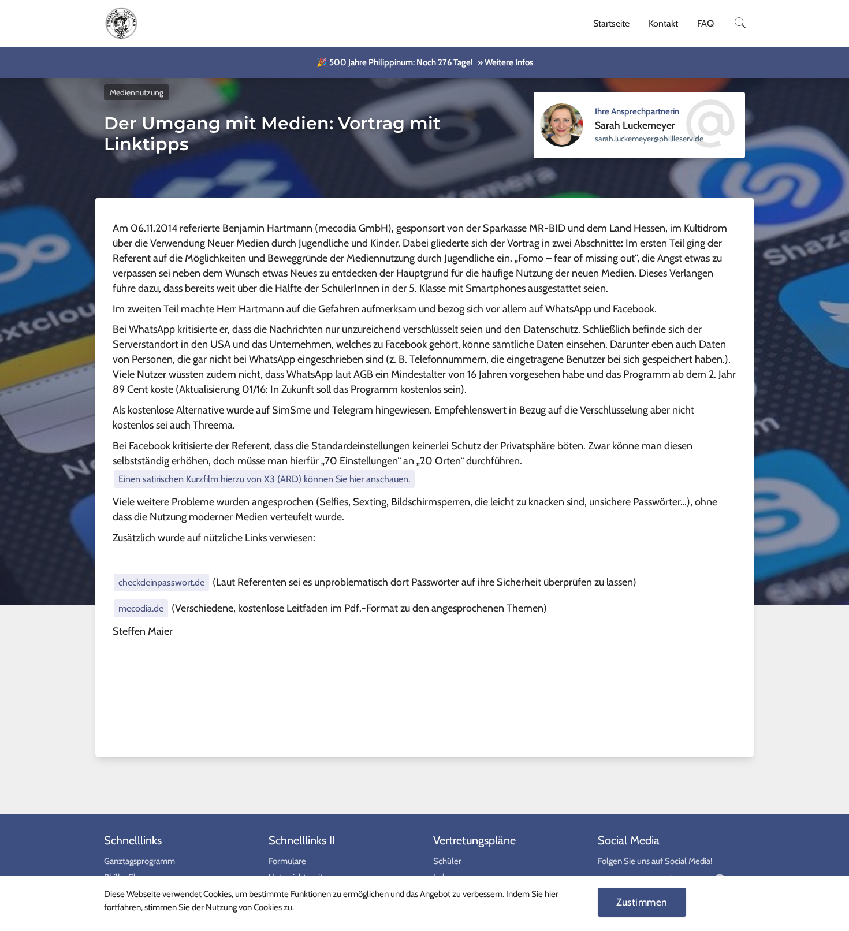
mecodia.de (140, 608)
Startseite (611, 23)
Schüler (447, 861)
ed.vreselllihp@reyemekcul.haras (649, 138)
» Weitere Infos (505, 62)
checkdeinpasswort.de (161, 582)
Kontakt (663, 23)
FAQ (705, 23)
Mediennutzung (136, 92)
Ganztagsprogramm (139, 861)
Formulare (287, 861)
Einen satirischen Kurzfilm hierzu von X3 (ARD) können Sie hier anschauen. (264, 479)
